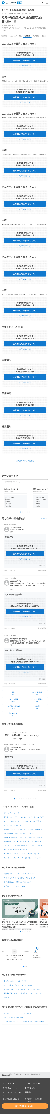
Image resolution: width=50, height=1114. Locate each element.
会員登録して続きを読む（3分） (25, 60)
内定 (44, 36)
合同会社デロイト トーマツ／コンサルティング (18, 841)
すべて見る (44, 518)
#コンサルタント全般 (26, 929)
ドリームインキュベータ (11, 813)
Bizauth (6, 997)
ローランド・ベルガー (35, 837)
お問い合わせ (30, 1088)
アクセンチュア (39, 817)
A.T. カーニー (38, 858)
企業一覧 (18, 1074)
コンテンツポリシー (32, 1084)
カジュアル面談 (16, 36)
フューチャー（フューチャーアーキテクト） (18, 858)
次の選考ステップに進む (25, 461)
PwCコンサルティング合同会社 (32, 821)
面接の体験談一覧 (35, 1074)
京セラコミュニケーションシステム (15, 981)
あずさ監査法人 (9, 882)
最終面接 (36, 36)
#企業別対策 (5, 929)
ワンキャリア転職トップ (8, 1074)
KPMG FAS (38, 841)
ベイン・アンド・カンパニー (24, 833)
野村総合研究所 (9, 833)
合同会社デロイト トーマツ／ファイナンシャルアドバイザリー (23, 829)
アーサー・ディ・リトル (23, 1013)
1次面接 (27, 36)
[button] (25, 547)
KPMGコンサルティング (23, 882)
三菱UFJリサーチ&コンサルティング (15, 837)
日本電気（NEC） (26, 993)
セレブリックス (37, 845)
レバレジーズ (25, 989)
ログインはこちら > (25, 66)
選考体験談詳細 (42, 570)
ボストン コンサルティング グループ (15, 850)
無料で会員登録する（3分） (25, 1106)
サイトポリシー (8, 1084)
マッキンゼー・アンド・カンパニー (15, 854)
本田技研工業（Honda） (11, 993)
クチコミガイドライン (11, 1088)
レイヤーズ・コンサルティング (13, 985)
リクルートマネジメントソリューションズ (17, 845)
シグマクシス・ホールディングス (14, 886)
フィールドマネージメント (12, 821)
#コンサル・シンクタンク (14, 929)
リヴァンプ (17, 825)
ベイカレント (25, 1074)
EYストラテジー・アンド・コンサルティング (18, 817)
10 (35, 799)
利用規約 (28, 1092)
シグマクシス (8, 825)
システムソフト (30, 985)
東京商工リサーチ (33, 854)
